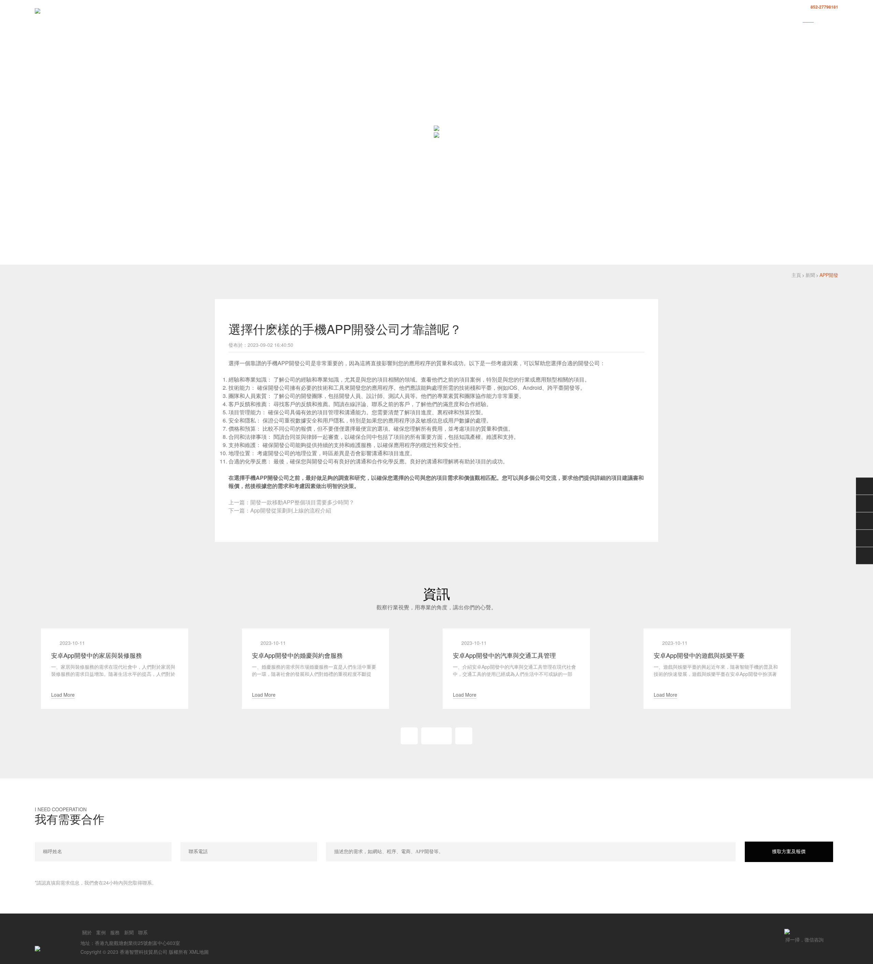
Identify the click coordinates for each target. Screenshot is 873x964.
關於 (734, 17)
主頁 (796, 274)
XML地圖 (199, 951)
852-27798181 (824, 7)
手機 (864, 538)
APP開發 (828, 274)
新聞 (808, 17)
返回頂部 (864, 555)
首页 (710, 17)
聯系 (832, 17)
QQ (864, 503)
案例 (759, 17)
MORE (436, 735)
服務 (783, 17)
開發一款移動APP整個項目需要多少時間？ (302, 502)
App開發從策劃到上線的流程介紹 (290, 510)
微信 (864, 485)
